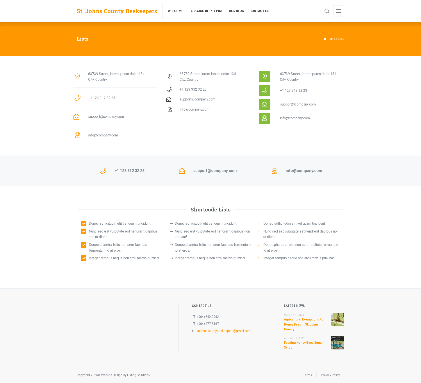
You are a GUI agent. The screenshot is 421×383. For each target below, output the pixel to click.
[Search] (327, 10)
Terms (307, 375)
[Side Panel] (338, 10)
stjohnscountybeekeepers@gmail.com (224, 331)
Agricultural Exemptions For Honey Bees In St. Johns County (304, 324)
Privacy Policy (330, 375)
